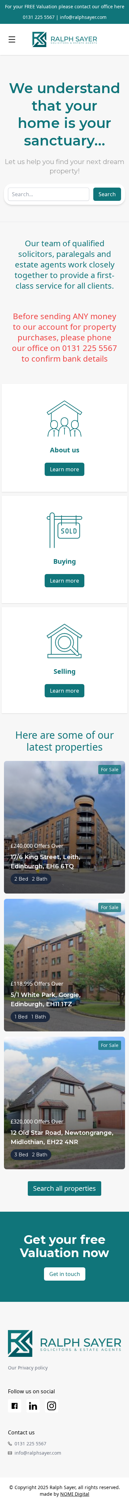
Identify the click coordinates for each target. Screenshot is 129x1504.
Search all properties (64, 1188)
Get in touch (64, 1274)
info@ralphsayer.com (83, 17)
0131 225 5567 (39, 17)
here (119, 6)
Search (107, 194)
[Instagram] (51, 1406)
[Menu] (11, 39)
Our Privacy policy (28, 1367)
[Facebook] (14, 1406)
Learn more (64, 469)
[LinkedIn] (33, 1406)
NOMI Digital (74, 1494)
